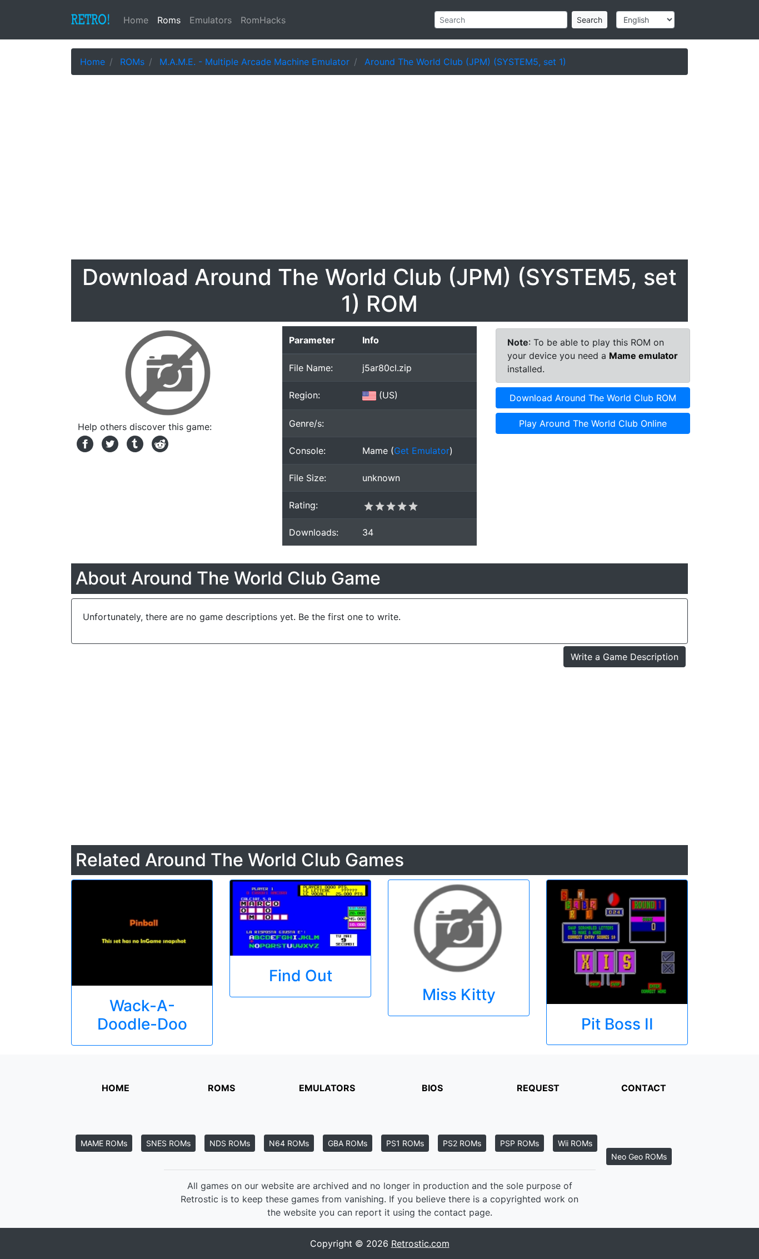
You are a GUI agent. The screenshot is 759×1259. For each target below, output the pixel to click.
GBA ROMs (347, 1143)
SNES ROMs (168, 1143)
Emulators (210, 20)
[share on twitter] (108, 442)
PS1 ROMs (405, 1143)
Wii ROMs (575, 1143)
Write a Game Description (624, 656)
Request (538, 1087)
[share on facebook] (83, 442)
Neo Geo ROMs (639, 1156)
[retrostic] (90, 20)
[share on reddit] (157, 442)
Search (589, 19)
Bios (432, 1087)
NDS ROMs (229, 1143)
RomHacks (263, 20)
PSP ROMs (519, 1143)
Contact (643, 1087)
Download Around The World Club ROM (593, 397)
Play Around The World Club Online (593, 423)
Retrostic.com (420, 1243)
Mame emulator (643, 355)
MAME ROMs (104, 1143)
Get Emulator (422, 450)
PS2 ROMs (462, 1143)
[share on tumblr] (133, 442)
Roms (169, 20)
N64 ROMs (289, 1143)
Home (138, 20)
